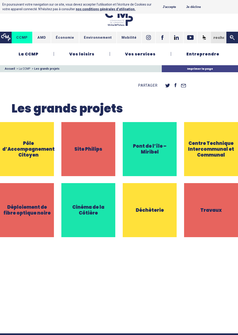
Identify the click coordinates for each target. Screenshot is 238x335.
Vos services (140, 54)
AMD (41, 37)
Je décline (193, 7)
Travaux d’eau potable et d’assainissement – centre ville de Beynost (211, 214)
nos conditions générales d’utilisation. (106, 9)
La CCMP (28, 54)
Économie (65, 37)
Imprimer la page (200, 69)
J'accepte (169, 7)
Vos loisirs (81, 54)
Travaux (211, 203)
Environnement (98, 37)
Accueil (10, 68)
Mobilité (129, 37)
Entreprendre (202, 54)
